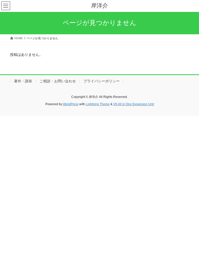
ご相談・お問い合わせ (58, 81)
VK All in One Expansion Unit (133, 104)
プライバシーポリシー (101, 81)
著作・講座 (23, 81)
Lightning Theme (98, 104)
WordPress (71, 104)
